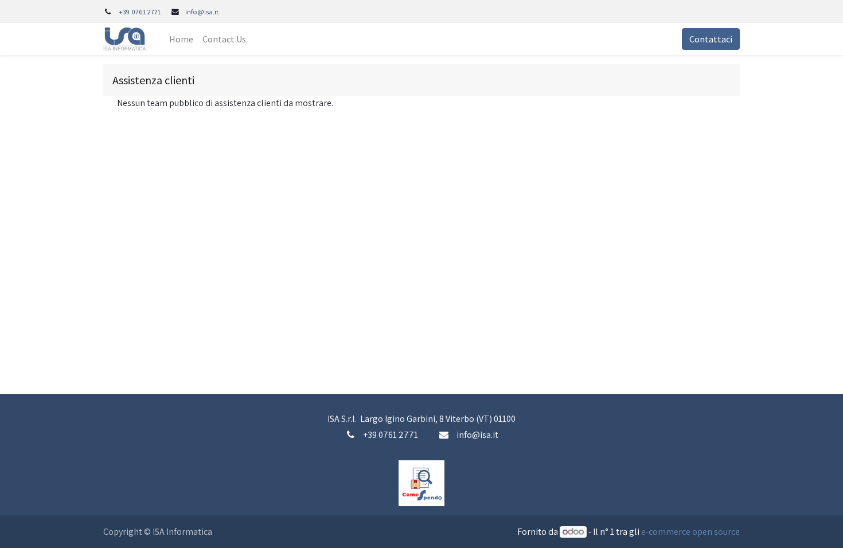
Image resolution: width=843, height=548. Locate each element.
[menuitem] (181, 39)
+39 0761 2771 (140, 12)
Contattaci (710, 39)
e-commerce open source (690, 532)
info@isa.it (201, 12)
